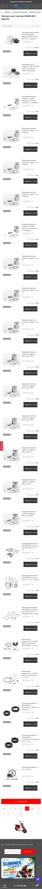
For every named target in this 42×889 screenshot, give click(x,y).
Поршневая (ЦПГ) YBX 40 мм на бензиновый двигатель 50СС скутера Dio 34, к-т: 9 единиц (30, 36)
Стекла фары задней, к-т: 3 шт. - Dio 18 (30, 768)
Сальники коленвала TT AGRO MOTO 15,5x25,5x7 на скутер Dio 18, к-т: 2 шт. (30, 738)
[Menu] (3, 7)
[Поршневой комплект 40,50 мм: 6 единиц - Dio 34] (11, 295)
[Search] (6, 7)
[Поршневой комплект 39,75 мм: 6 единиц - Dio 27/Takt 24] (11, 199)
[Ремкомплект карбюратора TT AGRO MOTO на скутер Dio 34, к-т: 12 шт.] (11, 679)
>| (21, 814)
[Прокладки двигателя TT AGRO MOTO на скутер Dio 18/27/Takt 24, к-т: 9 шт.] (11, 551)
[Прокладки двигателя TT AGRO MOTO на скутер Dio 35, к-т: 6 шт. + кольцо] (11, 583)
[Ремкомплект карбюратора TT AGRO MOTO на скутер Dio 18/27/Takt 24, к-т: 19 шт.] (11, 647)
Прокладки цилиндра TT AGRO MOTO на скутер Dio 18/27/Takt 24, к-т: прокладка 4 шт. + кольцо (30, 610)
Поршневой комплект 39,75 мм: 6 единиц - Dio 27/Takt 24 (30, 194)
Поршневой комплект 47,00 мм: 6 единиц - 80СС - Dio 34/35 (29, 514)
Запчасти (7, 12)
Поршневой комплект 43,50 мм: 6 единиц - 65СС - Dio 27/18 (29, 418)
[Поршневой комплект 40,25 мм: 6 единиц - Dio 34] (11, 263)
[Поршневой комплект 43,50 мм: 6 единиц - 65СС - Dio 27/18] (11, 423)
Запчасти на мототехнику (19, 12)
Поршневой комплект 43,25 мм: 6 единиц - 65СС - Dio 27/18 (29, 386)
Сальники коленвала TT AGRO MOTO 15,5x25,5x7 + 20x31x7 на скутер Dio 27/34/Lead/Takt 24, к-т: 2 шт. (30, 706)
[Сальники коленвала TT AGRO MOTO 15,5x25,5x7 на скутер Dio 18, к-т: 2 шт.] (11, 742)
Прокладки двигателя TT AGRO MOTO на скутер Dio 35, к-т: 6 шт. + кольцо (30, 577)
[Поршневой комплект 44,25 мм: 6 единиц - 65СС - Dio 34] (11, 455)
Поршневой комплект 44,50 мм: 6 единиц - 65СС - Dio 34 (29, 482)
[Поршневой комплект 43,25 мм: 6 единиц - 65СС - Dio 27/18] (11, 391)
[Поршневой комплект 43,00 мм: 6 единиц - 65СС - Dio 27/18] (11, 359)
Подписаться (28, 851)
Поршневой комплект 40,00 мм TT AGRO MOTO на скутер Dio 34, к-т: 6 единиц (30, 227)
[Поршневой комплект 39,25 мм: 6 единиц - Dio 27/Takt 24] (11, 136)
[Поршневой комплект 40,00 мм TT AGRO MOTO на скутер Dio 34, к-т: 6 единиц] (11, 231)
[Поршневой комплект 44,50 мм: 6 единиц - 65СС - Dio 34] (11, 487)
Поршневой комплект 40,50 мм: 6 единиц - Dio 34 (30, 290)
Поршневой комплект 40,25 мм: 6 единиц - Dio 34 (30, 258)
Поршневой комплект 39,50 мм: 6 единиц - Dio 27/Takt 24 (30, 162)
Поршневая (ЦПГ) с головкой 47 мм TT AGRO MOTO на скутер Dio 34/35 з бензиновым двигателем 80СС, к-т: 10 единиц (30, 68)
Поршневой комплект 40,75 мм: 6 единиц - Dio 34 (30, 322)
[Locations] (36, 7)
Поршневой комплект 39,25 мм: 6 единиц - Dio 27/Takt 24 (30, 130)
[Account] (40, 7)
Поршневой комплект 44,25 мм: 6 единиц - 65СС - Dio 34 (29, 450)
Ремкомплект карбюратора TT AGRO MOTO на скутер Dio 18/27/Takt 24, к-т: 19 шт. (30, 642)
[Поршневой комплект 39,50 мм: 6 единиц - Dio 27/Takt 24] (11, 168)
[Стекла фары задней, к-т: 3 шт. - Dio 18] (11, 774)
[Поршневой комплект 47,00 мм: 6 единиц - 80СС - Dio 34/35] (11, 519)
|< (3, 808)
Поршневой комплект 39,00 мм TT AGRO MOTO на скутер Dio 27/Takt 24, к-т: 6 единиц (30, 99)
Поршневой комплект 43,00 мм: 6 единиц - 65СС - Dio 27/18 (29, 354)
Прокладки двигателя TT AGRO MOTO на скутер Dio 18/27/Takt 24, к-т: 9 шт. (30, 547)
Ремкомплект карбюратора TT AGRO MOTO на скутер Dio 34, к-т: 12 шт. (30, 674)
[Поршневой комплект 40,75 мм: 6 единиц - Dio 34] (11, 327)
